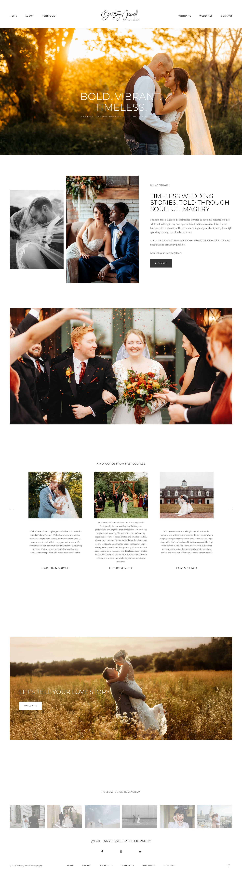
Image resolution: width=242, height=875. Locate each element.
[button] (229, 865)
